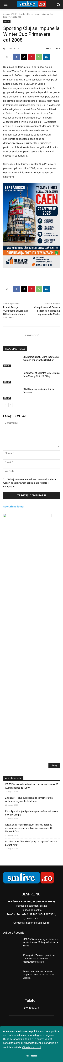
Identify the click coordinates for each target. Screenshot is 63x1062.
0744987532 (31, 1007)
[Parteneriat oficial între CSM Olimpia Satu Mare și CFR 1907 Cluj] (11, 377)
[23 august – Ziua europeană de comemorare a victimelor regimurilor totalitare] (11, 960)
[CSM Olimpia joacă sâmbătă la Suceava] (11, 394)
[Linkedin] (46, 57)
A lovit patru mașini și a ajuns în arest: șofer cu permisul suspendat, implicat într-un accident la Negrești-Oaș (29, 828)
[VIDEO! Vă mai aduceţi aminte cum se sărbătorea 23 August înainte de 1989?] (11, 944)
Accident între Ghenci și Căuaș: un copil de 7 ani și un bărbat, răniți (31, 843)
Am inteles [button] (31, 1055)
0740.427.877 (31, 918)
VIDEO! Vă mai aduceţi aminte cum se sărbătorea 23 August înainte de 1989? (31, 786)
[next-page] (10, 405)
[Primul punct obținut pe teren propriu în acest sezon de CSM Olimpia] (11, 976)
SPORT (14, 14)
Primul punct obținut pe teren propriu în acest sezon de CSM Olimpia (31, 813)
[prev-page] (5, 405)
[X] (24, 57)
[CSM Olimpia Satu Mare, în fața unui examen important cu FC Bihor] (11, 361)
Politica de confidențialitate (31, 905)
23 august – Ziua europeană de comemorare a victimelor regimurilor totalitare (29, 800)
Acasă (6, 14)
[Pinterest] (31, 57)
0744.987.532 (47, 914)
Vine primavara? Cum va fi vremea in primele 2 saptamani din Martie (47, 311)
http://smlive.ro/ (31, 335)
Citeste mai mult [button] (31, 1047)
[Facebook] (16, 57)
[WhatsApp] (39, 57)
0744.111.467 (29, 914)
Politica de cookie (31, 909)
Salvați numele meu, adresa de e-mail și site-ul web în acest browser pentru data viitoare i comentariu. (29, 483)
